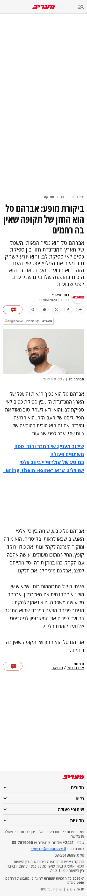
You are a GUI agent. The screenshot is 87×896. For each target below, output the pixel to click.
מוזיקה (49, 197)
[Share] (80, 309)
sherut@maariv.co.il (48, 848)
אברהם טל (75, 668)
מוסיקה (57, 668)
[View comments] (12, 309)
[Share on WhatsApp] (45, 309)
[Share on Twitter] (56, 309)
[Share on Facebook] (68, 309)
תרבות (65, 197)
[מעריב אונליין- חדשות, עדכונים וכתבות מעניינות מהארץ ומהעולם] (43, 7)
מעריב (80, 197)
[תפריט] (82, 7)
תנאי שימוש (75, 889)
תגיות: (79, 664)
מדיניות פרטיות (51, 889)
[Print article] (33, 309)
